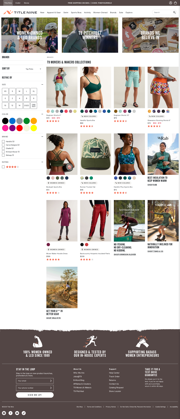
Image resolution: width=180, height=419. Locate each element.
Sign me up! (35, 395)
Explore (129, 12)
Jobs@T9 (77, 376)
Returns (112, 380)
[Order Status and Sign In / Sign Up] (170, 2)
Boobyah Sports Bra (54, 187)
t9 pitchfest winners (90, 35)
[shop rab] (163, 154)
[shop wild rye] (61, 287)
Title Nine (8, 3)
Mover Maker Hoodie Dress (57, 254)
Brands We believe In (150, 35)
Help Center (114, 373)
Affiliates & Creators (82, 384)
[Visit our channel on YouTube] (17, 413)
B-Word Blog (78, 380)
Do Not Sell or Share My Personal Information (135, 407)
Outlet (17, 3)
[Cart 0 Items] (175, 2)
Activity (87, 12)
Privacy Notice (111, 407)
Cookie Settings (160, 407)
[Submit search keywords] (174, 12)
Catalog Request (116, 387)
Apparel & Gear (54, 12)
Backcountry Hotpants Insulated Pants (95, 254)
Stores (26, 3)
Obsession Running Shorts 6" (159, 120)
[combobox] (162, 12)
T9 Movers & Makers (82, 387)
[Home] (20, 12)
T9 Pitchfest (78, 391)
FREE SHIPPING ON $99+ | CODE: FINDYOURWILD (90, 3)
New (42, 12)
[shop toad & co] (163, 221)
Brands (113, 12)
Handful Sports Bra (87, 120)
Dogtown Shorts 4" (53, 115)
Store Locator (115, 391)
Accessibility (174, 407)
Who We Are (78, 373)
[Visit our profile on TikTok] (24, 413)
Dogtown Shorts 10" (121, 115)
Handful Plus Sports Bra (123, 187)
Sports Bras (76, 12)
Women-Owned (100, 12)
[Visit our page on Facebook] (11, 413)
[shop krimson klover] (129, 221)
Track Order (114, 376)
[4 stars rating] (10, 167)
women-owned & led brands (30, 35)
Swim (66, 12)
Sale (121, 12)
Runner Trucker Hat (87, 187)
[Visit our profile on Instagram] (4, 413)
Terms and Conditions (94, 407)
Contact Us (114, 384)
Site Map (80, 407)
